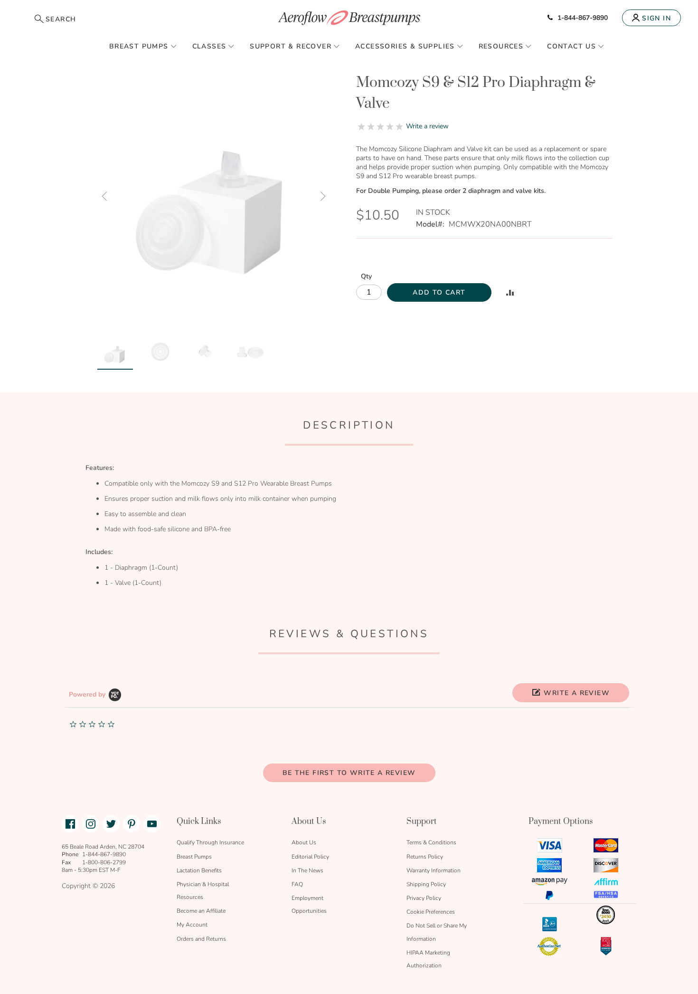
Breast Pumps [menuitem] (139, 46)
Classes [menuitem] (209, 46)
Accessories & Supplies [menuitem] (405, 46)
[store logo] (349, 17)
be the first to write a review (349, 772)
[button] (104, 196)
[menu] (349, 46)
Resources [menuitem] (501, 46)
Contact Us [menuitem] (571, 46)
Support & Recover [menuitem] (290, 46)
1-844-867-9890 (582, 17)
